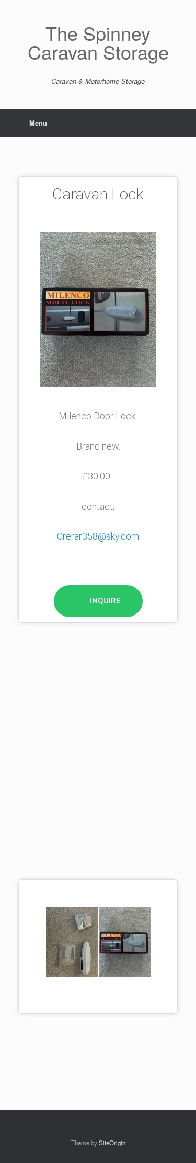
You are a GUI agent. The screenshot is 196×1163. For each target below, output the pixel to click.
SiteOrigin (112, 1142)
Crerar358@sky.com (98, 536)
